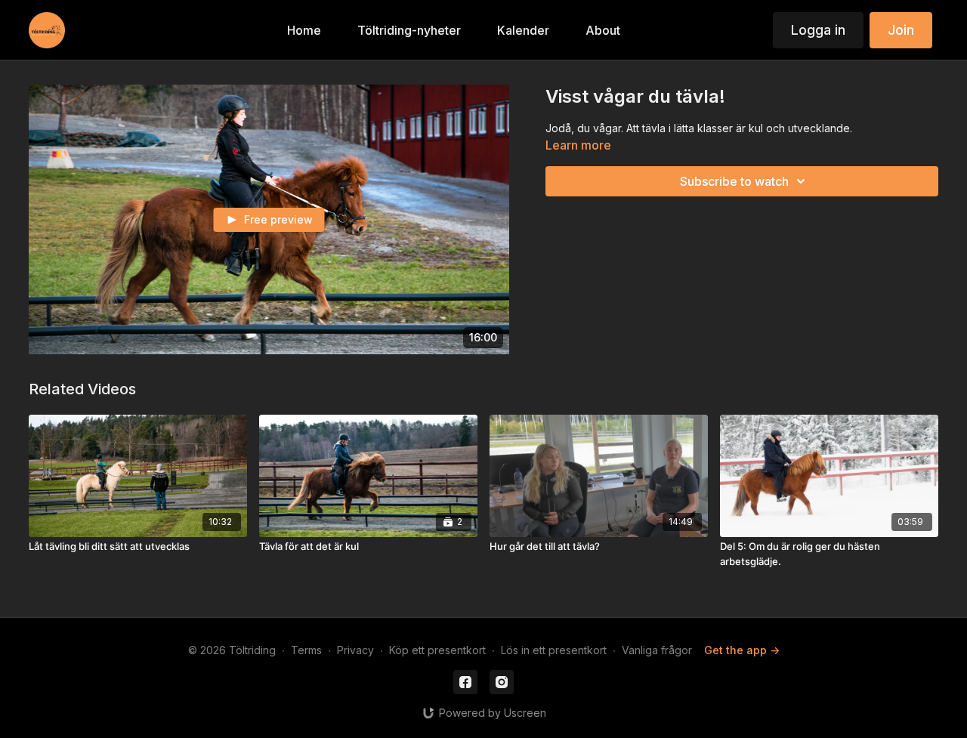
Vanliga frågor (657, 650)
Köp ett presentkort (437, 650)
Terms (306, 650)
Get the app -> (742, 650)
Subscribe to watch (734, 181)
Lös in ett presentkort (554, 650)
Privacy (355, 650)
